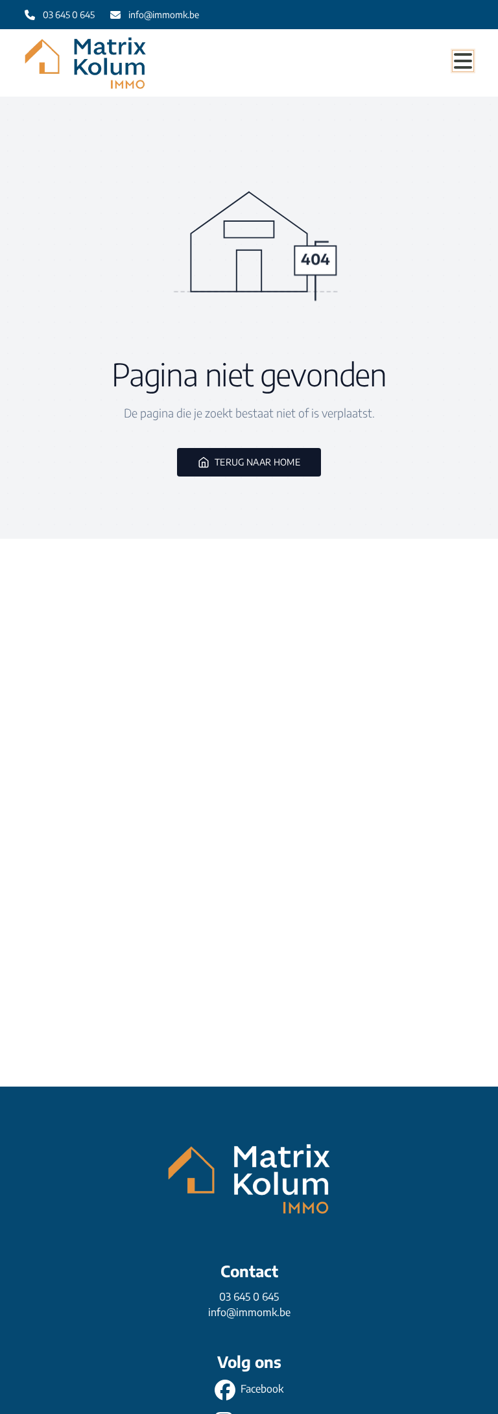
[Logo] (87, 63)
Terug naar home (257, 461)
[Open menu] (463, 61)
